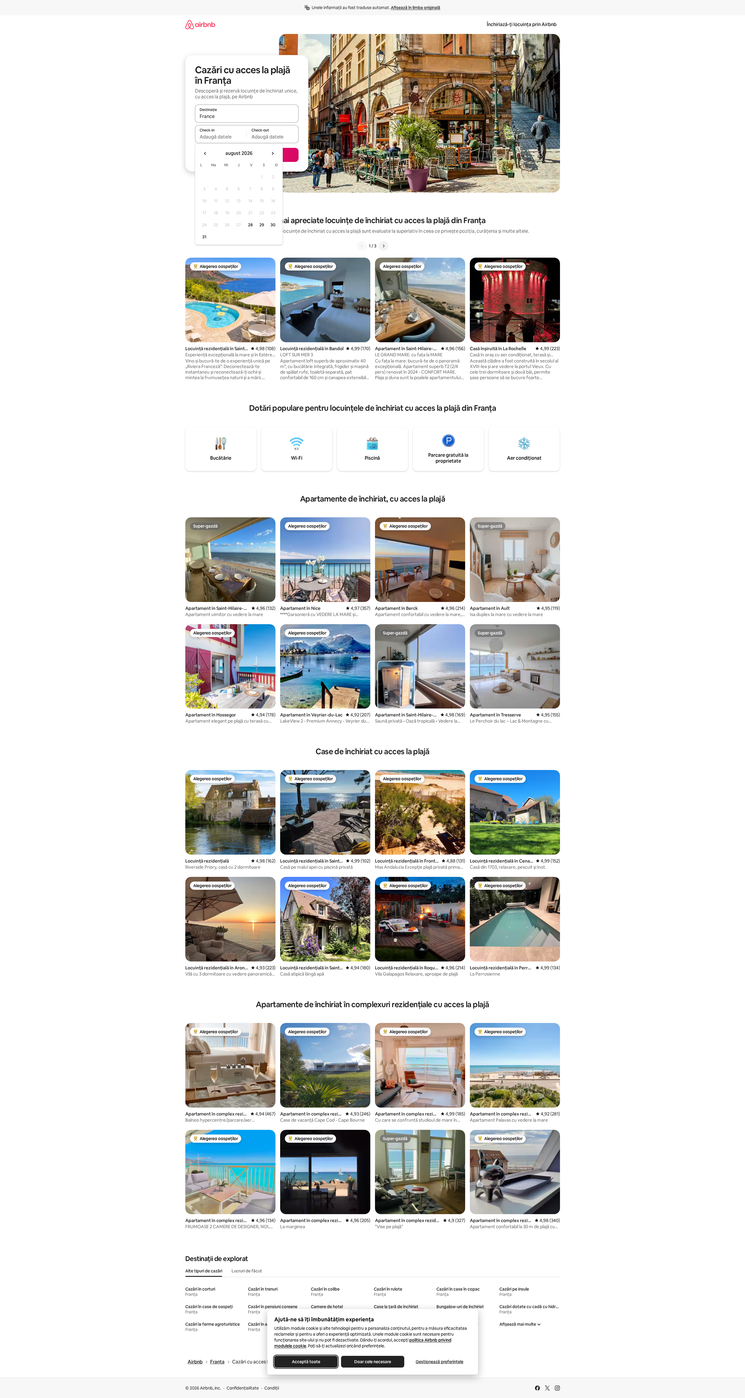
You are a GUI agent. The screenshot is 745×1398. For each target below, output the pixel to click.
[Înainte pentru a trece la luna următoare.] (272, 153)
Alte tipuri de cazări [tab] (203, 1271)
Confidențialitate (243, 1388)
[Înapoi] (361, 246)
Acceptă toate (306, 1361)
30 (272, 224)
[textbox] (221, 136)
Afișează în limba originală (415, 7)
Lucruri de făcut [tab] (247, 1271)
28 (250, 224)
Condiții (271, 1388)
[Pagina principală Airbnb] (200, 24)
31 (204, 236)
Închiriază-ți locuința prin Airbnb (521, 24)
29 (261, 224)
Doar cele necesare (372, 1361)
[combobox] (247, 116)
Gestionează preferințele (439, 1361)
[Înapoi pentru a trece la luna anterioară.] (205, 153)
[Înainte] (383, 246)
